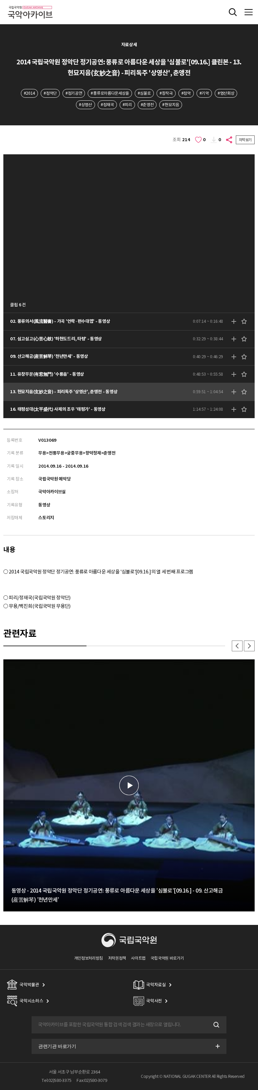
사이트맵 (138, 958)
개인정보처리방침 (88, 958)
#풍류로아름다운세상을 (110, 93)
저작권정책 (117, 958)
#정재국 (107, 104)
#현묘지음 (170, 104)
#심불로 (144, 93)
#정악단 (50, 93)
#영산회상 (226, 93)
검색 (215, 1024)
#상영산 (85, 104)
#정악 (186, 93)
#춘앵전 (147, 104)
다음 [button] (249, 646)
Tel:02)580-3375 (56, 1080)
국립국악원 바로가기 (167, 958)
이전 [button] (237, 646)
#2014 (29, 93)
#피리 (127, 104)
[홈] (30, 4)
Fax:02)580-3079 (92, 1080)
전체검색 (233, 12)
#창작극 (166, 93)
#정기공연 (74, 93)
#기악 (204, 93)
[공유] (229, 139)
